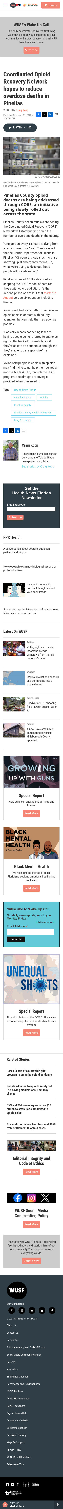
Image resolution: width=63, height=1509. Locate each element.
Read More (31, 813)
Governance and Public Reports (23, 1384)
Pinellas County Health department (33, 412)
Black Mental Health (31, 866)
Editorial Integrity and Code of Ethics (31, 1161)
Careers (11, 1362)
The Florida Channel (17, 1376)
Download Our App (17, 1435)
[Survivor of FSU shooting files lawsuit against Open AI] (14, 704)
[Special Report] (31, 772)
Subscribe (31, 50)
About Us (11, 1325)
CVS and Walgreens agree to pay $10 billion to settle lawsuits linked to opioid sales (29, 1108)
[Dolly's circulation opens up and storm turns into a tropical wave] (14, 678)
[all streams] (58, 1504)
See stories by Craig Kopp (38, 466)
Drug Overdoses (22, 420)
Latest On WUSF (15, 631)
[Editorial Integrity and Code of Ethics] (31, 1146)
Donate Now (31, 1261)
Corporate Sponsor (17, 1428)
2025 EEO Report (16, 1406)
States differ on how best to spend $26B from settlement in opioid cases (31, 1126)
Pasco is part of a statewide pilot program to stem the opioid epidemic (29, 1072)
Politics (30, 642)
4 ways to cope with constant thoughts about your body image (41, 588)
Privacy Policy (14, 1450)
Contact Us (12, 1333)
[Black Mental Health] (31, 843)
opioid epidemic (23, 397)
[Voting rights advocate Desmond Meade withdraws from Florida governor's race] (14, 648)
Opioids (44, 397)
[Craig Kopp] (10, 450)
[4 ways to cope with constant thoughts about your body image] (14, 590)
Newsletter (12, 1340)
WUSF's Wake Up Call (31, 24)
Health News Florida (25, 390)
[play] (5, 1504)
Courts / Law (33, 698)
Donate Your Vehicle (17, 1420)
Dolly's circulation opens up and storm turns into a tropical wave (43, 680)
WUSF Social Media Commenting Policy (31, 1213)
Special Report (31, 795)
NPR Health (11, 537)
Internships (12, 1369)
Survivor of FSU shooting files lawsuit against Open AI (42, 706)
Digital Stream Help (17, 1413)
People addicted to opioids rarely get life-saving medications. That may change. (29, 1089)
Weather (31, 672)
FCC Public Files (15, 1391)
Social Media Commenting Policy (24, 1355)
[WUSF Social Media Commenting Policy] (31, 1198)
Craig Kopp (22, 110)
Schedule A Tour (15, 1464)
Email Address (17, 926)
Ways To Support (16, 1442)
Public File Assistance (18, 1398)
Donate (52, 5)
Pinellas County (22, 405)
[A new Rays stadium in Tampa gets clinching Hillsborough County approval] (14, 730)
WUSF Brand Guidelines (19, 1457)
